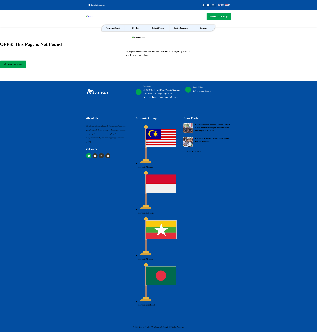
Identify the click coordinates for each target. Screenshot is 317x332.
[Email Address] (188, 90)
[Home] (89, 16)
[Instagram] (213, 5)
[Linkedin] (107, 155)
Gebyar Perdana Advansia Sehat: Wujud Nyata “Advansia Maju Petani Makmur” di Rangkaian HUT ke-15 (212, 128)
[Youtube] (208, 5)
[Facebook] (203, 5)
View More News (192, 151)
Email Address (198, 87)
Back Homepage (15, 64)
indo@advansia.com (202, 91)
